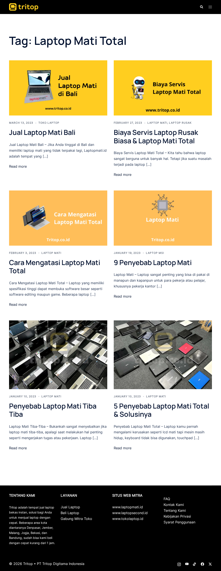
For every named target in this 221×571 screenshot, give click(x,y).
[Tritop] (23, 7)
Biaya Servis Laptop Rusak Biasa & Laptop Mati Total (156, 136)
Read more (18, 166)
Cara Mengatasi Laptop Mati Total (54, 266)
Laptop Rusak (180, 122)
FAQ (167, 499)
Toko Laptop (48, 122)
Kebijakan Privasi (177, 516)
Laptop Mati (157, 122)
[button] (201, 7)
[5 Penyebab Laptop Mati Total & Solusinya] (163, 354)
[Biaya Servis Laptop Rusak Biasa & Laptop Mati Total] (163, 88)
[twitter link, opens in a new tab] (210, 564)
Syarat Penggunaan (179, 522)
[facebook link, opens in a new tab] (202, 564)
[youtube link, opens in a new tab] (187, 564)
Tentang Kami (175, 510)
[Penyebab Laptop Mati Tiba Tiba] (58, 354)
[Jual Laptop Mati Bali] (58, 88)
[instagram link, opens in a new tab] (179, 564)
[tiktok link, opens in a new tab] (194, 564)
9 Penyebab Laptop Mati (153, 262)
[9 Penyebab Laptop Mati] (163, 217)
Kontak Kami (174, 504)
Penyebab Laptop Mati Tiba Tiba (52, 410)
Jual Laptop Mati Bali (42, 132)
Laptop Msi (155, 252)
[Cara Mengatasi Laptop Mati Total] (58, 217)
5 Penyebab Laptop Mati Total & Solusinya (161, 410)
